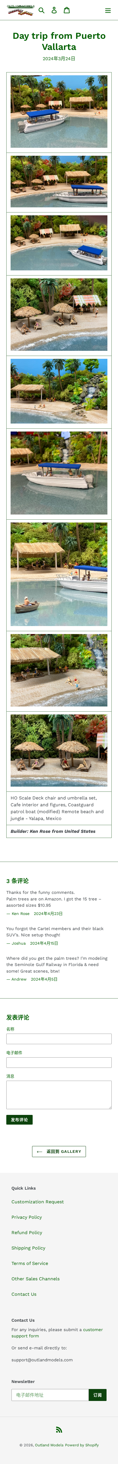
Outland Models (49, 1445)
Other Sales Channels (35, 1278)
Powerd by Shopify (82, 1445)
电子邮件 (14, 1052)
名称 (10, 1029)
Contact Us (23, 1294)
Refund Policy (26, 1232)
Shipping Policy (28, 1248)
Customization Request (37, 1201)
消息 (10, 1076)
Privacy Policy (26, 1217)
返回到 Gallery (63, 1151)
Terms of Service (29, 1263)
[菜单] (108, 10)
